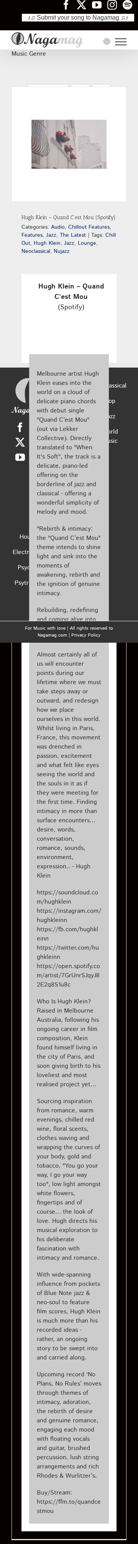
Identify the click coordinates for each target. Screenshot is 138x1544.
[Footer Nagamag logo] (28, 379)
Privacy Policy (85, 635)
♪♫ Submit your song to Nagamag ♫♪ (78, 17)
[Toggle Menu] (120, 41)
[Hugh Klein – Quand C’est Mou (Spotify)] (69, 144)
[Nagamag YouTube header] (99, 5)
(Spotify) (71, 297)
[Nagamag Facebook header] (69, 5)
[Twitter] (20, 442)
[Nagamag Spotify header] (130, 5)
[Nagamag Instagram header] (115, 5)
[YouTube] (20, 457)
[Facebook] (20, 427)
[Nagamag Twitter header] (84, 5)
